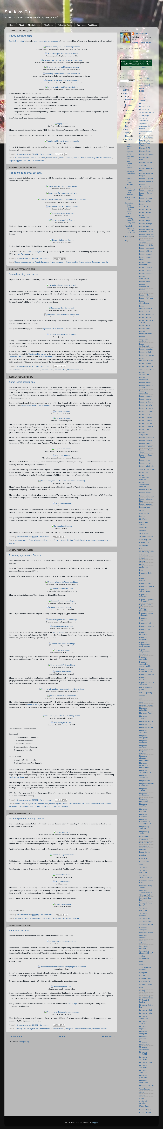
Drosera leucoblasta (146, 355)
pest (140, 699)
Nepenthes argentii (146, 586)
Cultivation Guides (146, 137)
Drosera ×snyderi (145, 198)
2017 (125, 90)
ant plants (142, 82)
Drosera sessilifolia (58, 918)
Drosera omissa (52, 158)
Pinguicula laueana (42, 262)
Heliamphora (144, 543)
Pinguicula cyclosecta (82, 540)
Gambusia (143, 527)
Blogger (95, 1123)
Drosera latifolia (145, 352)
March (127, 136)
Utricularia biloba (145, 1013)
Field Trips (143, 519)
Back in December (16, 41)
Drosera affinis (145, 209)
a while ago (72, 1004)
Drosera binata (145, 227)
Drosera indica (144, 329)
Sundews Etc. (18, 11)
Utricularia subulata (99, 1029)
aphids (141, 88)
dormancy (18, 1029)
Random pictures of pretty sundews (27, 818)
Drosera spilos (144, 460)
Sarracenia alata (72, 262)
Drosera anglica (27, 804)
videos (141, 1092)
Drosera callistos (145, 251)
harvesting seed (145, 540)
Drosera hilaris (145, 325)
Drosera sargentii (92, 158)
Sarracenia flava (85, 262)
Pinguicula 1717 (145, 724)
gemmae (142, 530)
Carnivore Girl (15, 357)
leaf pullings (143, 558)
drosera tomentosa (146, 469)
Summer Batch (33, 705)
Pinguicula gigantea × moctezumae (144, 758)
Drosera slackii (145, 444)
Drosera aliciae (145, 212)
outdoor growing (27, 262)
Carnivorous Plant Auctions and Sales (36, 406)
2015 (125, 97)
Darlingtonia (144, 140)
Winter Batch (39, 161)
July (126, 123)
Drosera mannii (145, 363)
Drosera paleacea (65, 158)
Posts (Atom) (24, 1042)
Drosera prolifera (146, 402)
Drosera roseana (145, 417)
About (21, 25)
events (141, 510)
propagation (57, 806)
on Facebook (23, 254)
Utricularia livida (145, 1062)
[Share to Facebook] (63, 154)
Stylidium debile (145, 979)
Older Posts (108, 1036)
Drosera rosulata (145, 420)
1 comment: (45, 366)
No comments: (45, 154)
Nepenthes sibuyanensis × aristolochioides (145, 645)
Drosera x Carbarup (146, 496)
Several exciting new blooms (23, 274)
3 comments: (45, 258)
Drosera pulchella (145, 405)
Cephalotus (143, 124)
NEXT (144, 68)
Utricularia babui (145, 1010)
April (127, 133)
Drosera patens (79, 158)
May (127, 129)
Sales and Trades (65, 25)
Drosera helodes (145, 317)
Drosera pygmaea (146, 408)
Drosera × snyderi (21, 540)
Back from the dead (19, 930)
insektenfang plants (146, 552)
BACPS (141, 91)
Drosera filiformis (57, 1029)
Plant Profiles (144, 837)
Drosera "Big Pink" (146, 179)
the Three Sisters (145, 985)
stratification (144, 975)
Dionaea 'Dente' (145, 151)
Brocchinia (143, 103)
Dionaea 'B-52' (144, 148)
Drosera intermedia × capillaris (144, 339)
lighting (142, 561)
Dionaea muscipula (146, 162)
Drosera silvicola (106, 158)
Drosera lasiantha (146, 349)
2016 (125, 93)
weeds (141, 1098)
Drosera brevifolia (43, 1029)
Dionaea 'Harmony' (146, 154)
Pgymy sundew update (20, 36)
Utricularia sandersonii (82, 1029)
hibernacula (143, 546)
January (128, 237)
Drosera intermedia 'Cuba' (79, 804)
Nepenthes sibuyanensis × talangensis (144, 652)
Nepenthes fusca (145, 605)
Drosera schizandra (146, 429)
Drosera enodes (145, 282)
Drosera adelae (145, 201)
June (127, 126)
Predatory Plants (145, 843)
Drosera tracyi (144, 472)
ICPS (141, 549)
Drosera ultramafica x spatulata (29, 806)
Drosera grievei (145, 311)
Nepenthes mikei (145, 629)
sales (141, 864)
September (129, 114)
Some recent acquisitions (22, 382)
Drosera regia (144, 414)
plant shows (143, 840)
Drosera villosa (145, 493)
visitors (31, 161)
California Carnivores (46, 357)
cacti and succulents (146, 112)
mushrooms (143, 567)
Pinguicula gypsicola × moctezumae (144, 765)
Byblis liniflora (144, 106)
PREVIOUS (128, 68)
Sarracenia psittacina (98, 540)
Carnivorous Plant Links (87, 25)
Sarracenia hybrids (146, 924)
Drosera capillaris (146, 267)
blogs (141, 94)
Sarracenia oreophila (100, 262)
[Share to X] (61, 154)
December (129, 100)
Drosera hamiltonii (22, 918)
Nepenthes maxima (146, 626)
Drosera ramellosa (146, 411)
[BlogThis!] (58, 154)
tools (141, 988)
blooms (17, 262)
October (128, 110)
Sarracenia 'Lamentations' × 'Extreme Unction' (146, 893)
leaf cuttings (46, 806)
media (141, 564)
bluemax (142, 100)
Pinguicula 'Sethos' (146, 721)
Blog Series (48, 25)
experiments (144, 513)
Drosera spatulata (145, 447)
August (128, 119)
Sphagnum (69, 1029)
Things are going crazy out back (25, 173)
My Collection (33, 25)
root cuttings (144, 861)
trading (142, 991)
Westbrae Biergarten (37, 354)
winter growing (145, 1112)
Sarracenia (143, 867)
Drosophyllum (144, 507)
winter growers (145, 1109)
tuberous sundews (146, 997)
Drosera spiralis (145, 463)
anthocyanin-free (145, 85)
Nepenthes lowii (145, 623)
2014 (125, 241)
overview (142, 696)
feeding (142, 516)
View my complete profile (141, 43)
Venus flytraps (144, 1089)
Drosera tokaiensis (146, 466)
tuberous (142, 994)
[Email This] (56, 154)
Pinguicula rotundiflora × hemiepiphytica (145, 821)
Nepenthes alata (145, 583)
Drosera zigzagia (145, 504)
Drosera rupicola (145, 423)
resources (143, 858)
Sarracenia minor (146, 933)
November (129, 105)
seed (141, 961)
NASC (141, 570)
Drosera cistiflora (51, 540)
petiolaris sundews (146, 705)
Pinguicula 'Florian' (65, 540)
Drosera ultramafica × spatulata (144, 477)
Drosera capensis (140, 34)
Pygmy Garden (22, 161)
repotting (142, 855)
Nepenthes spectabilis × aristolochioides (145, 664)
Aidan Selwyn (144, 79)
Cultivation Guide (17, 777)
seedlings (65, 806)
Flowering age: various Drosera (25, 555)
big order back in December (53, 329)
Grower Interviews (146, 536)
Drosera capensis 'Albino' (58, 804)
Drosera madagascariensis (40, 918)
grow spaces (144, 533)
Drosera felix (144, 295)
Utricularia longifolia (75, 370)
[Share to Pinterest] (65, 154)
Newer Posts (15, 1036)
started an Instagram (33, 252)
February (128, 139)
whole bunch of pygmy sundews (46, 41)
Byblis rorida (144, 109)
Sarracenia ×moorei (57, 262)
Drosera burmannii (22, 158)
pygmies (12, 161)
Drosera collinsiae (146, 273)
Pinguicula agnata (146, 727)
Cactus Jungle (144, 115)
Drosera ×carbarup (146, 190)
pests (141, 702)
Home (12, 25)
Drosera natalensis (96, 804)
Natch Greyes (58, 632)
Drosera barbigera (146, 224)
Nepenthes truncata (146, 674)
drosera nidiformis (146, 369)
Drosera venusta (72, 918)
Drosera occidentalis (37, 158)
